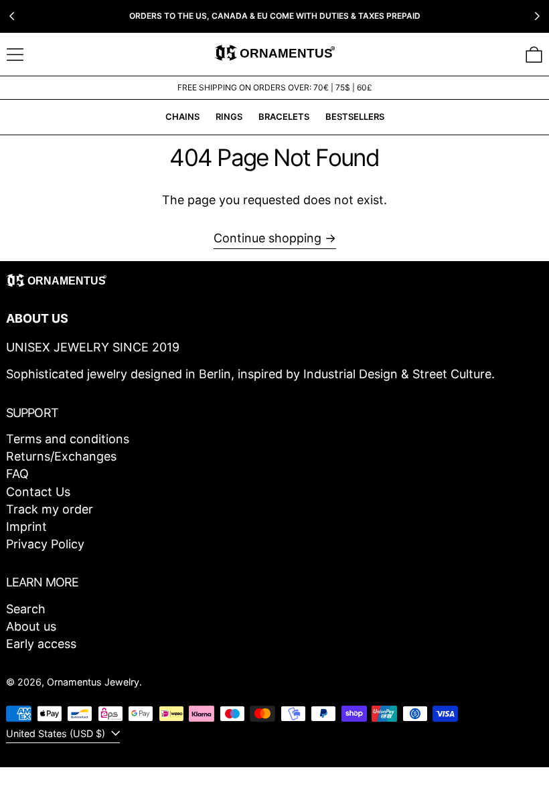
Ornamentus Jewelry (93, 682)
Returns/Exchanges (61, 456)
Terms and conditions (67, 439)
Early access (41, 644)
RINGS (229, 116)
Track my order (49, 509)
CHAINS (182, 116)
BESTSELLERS (354, 116)
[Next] (537, 16)
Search (26, 609)
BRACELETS (283, 116)
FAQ (17, 474)
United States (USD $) (57, 733)
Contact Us (38, 492)
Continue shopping (267, 238)
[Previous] (12, 16)
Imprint (26, 527)
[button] (534, 54)
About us (31, 626)
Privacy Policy (45, 544)
